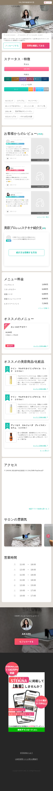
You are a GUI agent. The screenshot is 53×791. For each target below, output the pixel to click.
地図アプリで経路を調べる (38, 509)
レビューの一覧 (42, 217)
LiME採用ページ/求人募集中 (26, 759)
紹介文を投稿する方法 (26, 252)
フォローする (27, 642)
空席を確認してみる (35, 45)
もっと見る (44, 451)
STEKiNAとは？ (26, 753)
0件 (44, 228)
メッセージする (12, 45)
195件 (40, 134)
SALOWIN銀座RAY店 (26, 2)
